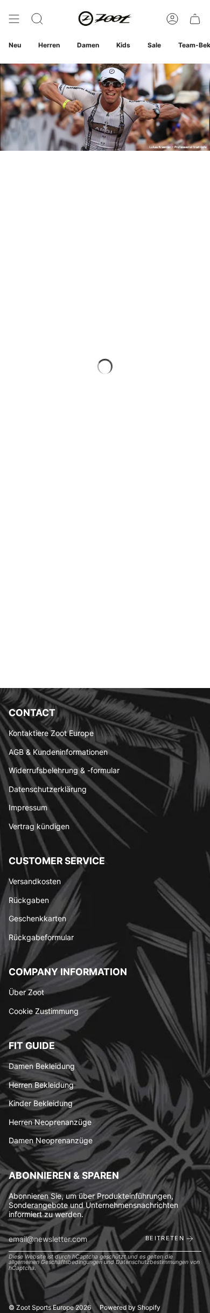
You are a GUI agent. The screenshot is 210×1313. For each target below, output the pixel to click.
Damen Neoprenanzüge (51, 1140)
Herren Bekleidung (41, 1084)
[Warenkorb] (194, 19)
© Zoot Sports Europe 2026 (50, 1307)
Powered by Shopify (130, 1307)
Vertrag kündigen (39, 826)
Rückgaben (29, 900)
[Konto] (172, 19)
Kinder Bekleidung (41, 1103)
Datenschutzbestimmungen (152, 1262)
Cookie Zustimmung (44, 1011)
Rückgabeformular (41, 937)
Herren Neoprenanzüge (50, 1122)
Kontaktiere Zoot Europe (51, 733)
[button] (37, 19)
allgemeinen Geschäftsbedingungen (55, 1262)
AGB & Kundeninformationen (58, 751)
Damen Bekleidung (42, 1066)
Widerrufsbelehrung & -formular (64, 770)
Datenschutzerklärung (48, 789)
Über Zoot (26, 992)
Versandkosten (35, 881)
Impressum (28, 807)
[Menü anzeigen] (14, 19)
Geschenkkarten (37, 918)
